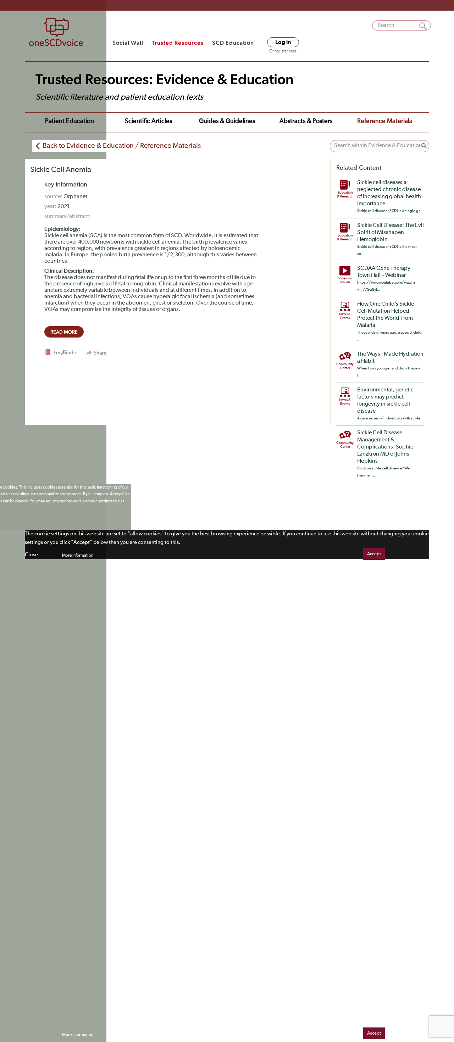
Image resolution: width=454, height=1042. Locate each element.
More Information (77, 555)
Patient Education (69, 121)
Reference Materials (384, 121)
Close (31, 554)
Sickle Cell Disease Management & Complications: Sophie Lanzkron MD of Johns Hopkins (385, 447)
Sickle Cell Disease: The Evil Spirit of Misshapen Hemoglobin (390, 233)
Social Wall (127, 42)
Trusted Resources (178, 42)
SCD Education (233, 42)
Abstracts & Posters (305, 121)
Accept (374, 554)
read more (64, 332)
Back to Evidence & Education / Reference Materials (122, 145)
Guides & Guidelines (227, 121)
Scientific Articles (148, 121)
